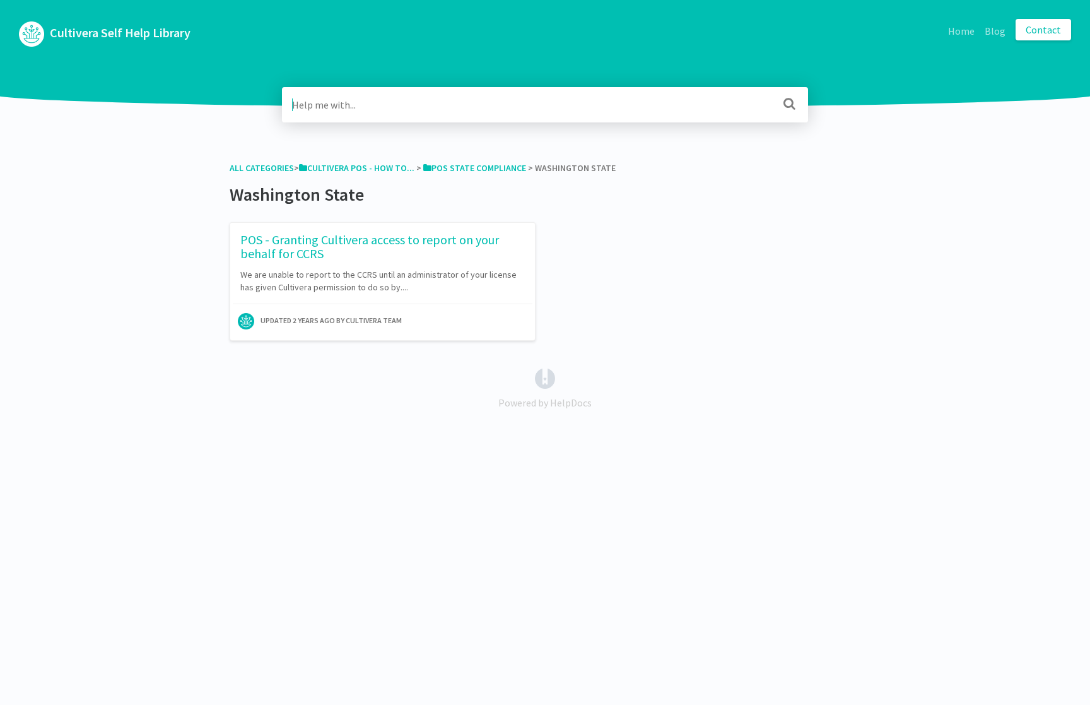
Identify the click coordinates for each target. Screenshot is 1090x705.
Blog (995, 31)
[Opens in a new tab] (545, 377)
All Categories (262, 168)
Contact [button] (1043, 29)
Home (961, 31)
